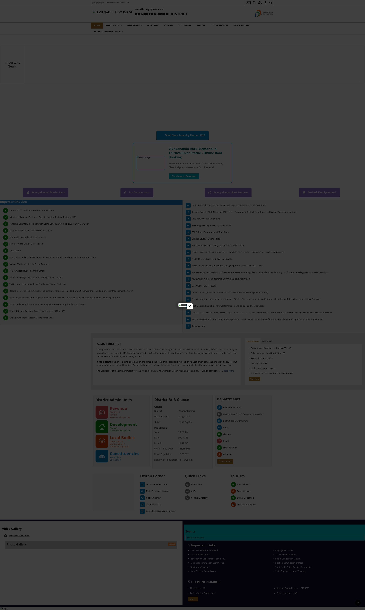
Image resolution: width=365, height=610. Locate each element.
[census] (182, 305)
